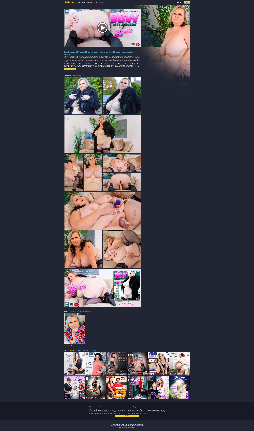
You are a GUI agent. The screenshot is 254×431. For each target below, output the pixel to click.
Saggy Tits (115, 66)
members (179, 2)
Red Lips (110, 66)
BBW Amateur (91, 63)
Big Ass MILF (116, 63)
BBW (87, 63)
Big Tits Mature (70, 65)
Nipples (97, 66)
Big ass (103, 63)
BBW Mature (98, 63)
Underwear (127, 66)
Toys (123, 66)
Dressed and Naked (107, 65)
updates (78, 2)
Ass (84, 63)
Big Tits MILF (77, 65)
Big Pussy (134, 63)
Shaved (120, 66)
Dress (101, 65)
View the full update (70, 69)
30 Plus (81, 63)
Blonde (82, 65)
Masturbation (67, 66)
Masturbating (131, 65)
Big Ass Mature (108, 63)
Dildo (98, 65)
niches (83, 2)
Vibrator (132, 66)
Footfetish (114, 65)
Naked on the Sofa (90, 66)
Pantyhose (105, 66)
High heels (120, 65)
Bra (85, 65)
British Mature (93, 65)
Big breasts (121, 63)
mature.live (101, 2)
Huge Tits (125, 65)
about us (89, 2)
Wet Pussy (137, 66)
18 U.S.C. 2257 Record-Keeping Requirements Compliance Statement (127, 424)
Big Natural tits (128, 63)
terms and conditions (130, 425)
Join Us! (187, 2)
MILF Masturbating (75, 66)
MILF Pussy (83, 66)
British (87, 65)
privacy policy (140, 425)
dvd (96, 2)
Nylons (101, 66)
